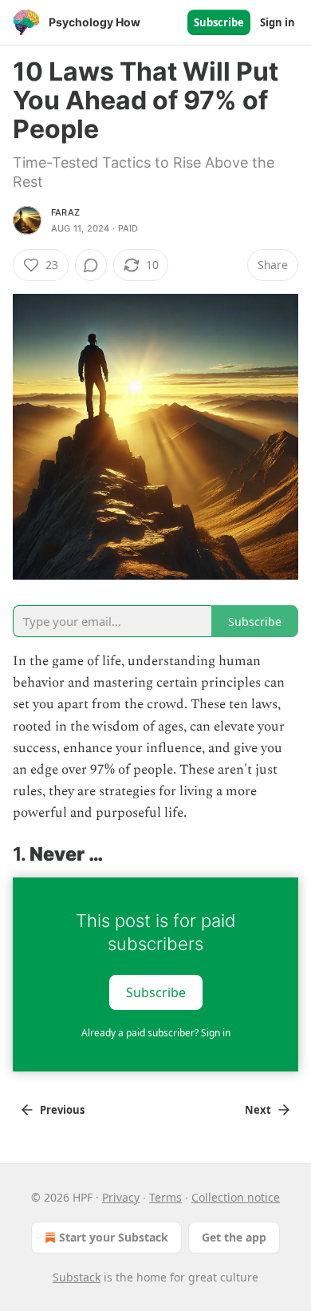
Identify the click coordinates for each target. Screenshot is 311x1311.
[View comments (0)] (91, 265)
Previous (62, 1110)
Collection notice (235, 1197)
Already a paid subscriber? (155, 1033)
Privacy (121, 1197)
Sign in (277, 22)
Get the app (234, 1237)
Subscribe (219, 22)
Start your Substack (113, 1237)
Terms (165, 1197)
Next (258, 1110)
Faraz (65, 212)
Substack (76, 1277)
